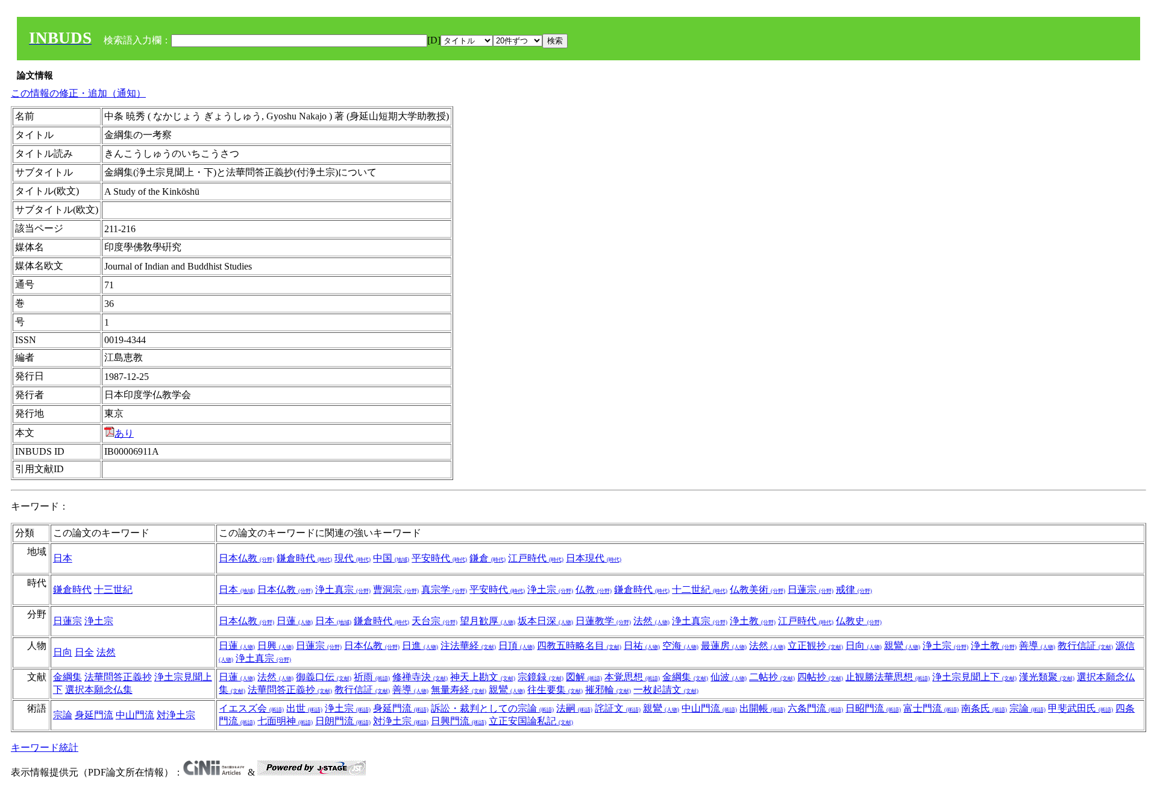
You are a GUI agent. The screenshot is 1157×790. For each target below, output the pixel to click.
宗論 (62, 715)
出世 (304, 708)
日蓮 (295, 621)
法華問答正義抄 (118, 677)
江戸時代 (535, 558)
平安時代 (439, 558)
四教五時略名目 (579, 645)
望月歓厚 (487, 621)
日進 (420, 645)
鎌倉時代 (304, 558)
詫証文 (618, 708)
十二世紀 (699, 589)
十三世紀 (113, 589)
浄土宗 (550, 589)
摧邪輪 (608, 689)
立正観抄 (815, 645)
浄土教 (753, 621)
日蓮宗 (810, 589)
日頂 (516, 645)
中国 (391, 558)
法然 (651, 621)
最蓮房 (724, 645)
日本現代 (593, 558)
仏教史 (859, 621)
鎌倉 (487, 558)
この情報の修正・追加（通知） (78, 93)
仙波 (728, 677)
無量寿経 (458, 689)
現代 (352, 558)
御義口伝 (323, 677)
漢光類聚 (1046, 677)
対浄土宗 (176, 715)
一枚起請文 (665, 689)
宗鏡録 (540, 677)
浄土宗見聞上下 (974, 677)
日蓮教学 (603, 621)
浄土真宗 (343, 589)
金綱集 (67, 677)
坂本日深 (545, 621)
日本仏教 (246, 558)
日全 (84, 652)
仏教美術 (757, 589)
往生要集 (555, 689)
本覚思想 (632, 677)
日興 (275, 645)
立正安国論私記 (531, 721)
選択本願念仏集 (99, 689)
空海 (680, 645)
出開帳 (762, 708)
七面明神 (285, 721)
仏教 (593, 589)
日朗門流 (343, 721)
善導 (1037, 645)
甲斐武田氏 (1080, 708)
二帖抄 (772, 677)
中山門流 (135, 715)
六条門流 (815, 708)
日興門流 (458, 721)
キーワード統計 (44, 747)
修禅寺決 (420, 677)
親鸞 (902, 645)
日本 (62, 558)
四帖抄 (820, 677)
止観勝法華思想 (887, 677)
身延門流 (94, 715)
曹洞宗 (396, 589)
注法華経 (468, 645)
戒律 (854, 589)
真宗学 (444, 589)
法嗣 (574, 708)
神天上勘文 (482, 677)
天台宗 (434, 621)
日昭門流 (873, 708)
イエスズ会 (251, 708)
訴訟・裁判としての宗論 (492, 708)
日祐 (642, 645)
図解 (584, 677)
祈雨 (372, 677)
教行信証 (1085, 645)
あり (124, 433)
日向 (62, 652)
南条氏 (984, 708)
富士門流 (931, 708)
